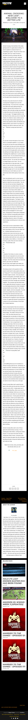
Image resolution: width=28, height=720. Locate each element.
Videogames (22, 23)
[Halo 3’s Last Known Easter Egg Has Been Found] (14, 570)
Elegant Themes (12, 712)
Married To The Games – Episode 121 (14, 634)
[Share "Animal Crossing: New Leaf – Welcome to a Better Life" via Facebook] (10, 488)
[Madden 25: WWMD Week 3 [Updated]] (14, 593)
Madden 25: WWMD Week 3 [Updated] (14, 603)
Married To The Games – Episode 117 (14, 665)
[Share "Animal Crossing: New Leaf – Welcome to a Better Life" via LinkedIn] (15, 488)
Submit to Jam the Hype (14, 716)
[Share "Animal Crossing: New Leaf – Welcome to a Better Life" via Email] (18, 488)
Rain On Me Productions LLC (7, 714)
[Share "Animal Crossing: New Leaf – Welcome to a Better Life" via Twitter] (12, 488)
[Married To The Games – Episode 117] (14, 650)
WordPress (22, 712)
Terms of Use (16, 714)
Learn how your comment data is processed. (13, 706)
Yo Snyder (10, 23)
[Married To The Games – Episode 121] (14, 619)
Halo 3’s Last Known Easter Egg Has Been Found (14, 581)
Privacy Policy (22, 714)
